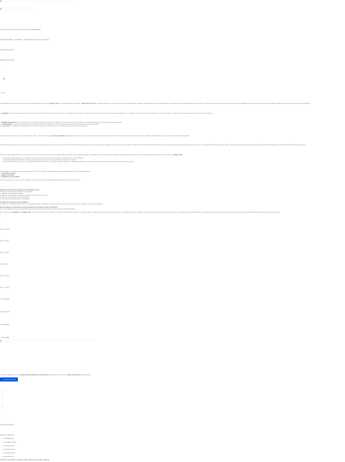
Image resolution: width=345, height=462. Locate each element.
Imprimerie (32, 460)
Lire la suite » (4, 227)
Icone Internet (11, 460)
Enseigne (20, 460)
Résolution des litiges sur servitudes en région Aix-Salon (31, 280)
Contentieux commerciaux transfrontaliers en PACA (29, 257)
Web (25, 460)
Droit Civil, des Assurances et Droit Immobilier (21, 79)
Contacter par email (9, 379)
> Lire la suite (4, 299)
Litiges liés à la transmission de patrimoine (24, 269)
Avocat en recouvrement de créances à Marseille (27, 222)
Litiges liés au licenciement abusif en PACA (24, 245)
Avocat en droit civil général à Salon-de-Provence (28, 234)
